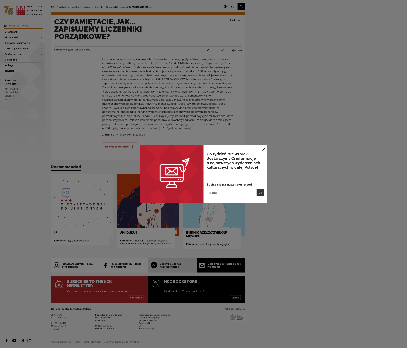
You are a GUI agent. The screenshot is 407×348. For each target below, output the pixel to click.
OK (260, 192)
